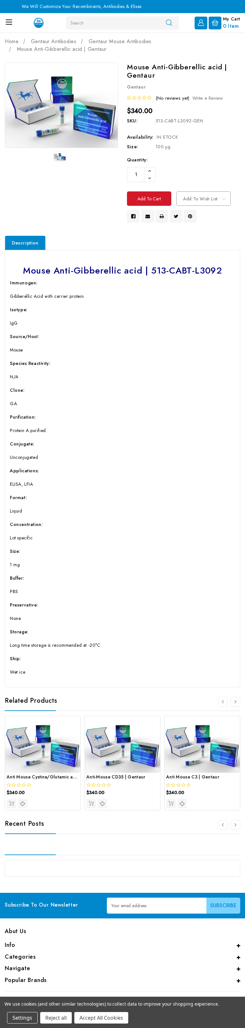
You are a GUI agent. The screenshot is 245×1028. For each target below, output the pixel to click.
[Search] (169, 23)
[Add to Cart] (11, 803)
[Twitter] (176, 216)
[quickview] (22, 803)
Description (25, 242)
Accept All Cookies (101, 1017)
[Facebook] (133, 216)
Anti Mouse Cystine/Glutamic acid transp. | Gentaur (62, 777)
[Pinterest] (190, 216)
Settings (22, 1017)
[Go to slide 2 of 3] (235, 702)
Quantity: (137, 159)
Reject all (56, 1017)
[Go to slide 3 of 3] (222, 702)
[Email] (147, 216)
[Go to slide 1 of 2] (222, 825)
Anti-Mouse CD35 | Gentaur (115, 777)
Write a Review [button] (207, 98)
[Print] (161, 216)
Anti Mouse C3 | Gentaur (192, 777)
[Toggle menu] (9, 22)
